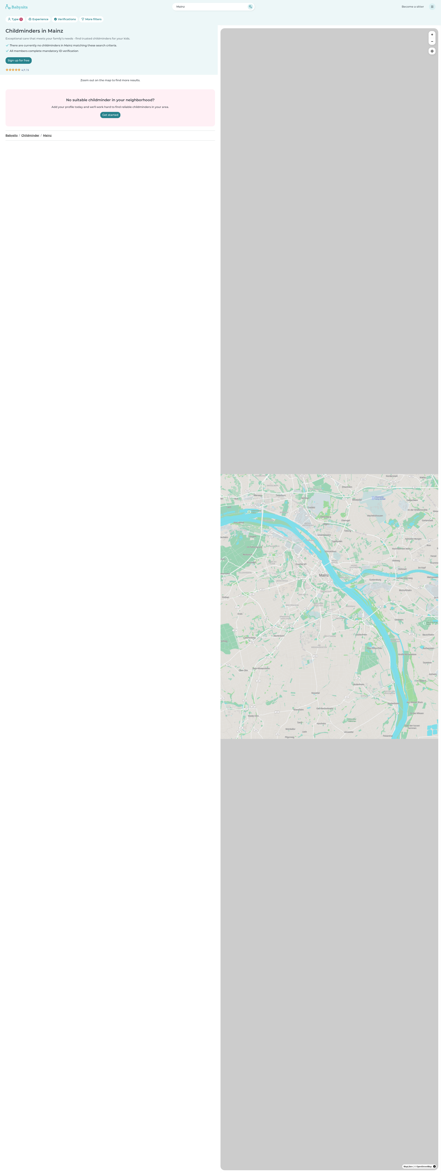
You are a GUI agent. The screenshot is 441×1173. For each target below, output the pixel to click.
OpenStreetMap (424, 1166)
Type (16, 19)
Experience (40, 19)
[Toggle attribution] (434, 1166)
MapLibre (408, 1166)
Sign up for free (18, 60)
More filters (93, 19)
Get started (110, 115)
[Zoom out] (432, 41)
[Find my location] (432, 51)
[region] (329, 599)
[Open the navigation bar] (432, 6)
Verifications (66, 19)
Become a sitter (413, 6)
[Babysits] (17, 7)
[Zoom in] (432, 34)
